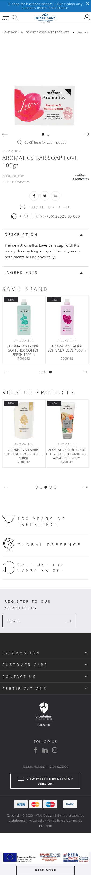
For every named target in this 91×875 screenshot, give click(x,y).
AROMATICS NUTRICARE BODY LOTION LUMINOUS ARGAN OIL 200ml (67, 454)
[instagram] (54, 750)
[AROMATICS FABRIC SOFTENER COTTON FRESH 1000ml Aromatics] (24, 317)
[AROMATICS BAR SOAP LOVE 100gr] (45, 84)
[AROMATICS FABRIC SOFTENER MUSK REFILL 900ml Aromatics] (24, 420)
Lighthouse (17, 820)
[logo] (45, 18)
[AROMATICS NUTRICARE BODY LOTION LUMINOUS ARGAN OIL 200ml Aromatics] (67, 420)
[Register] (69, 621)
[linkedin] (45, 750)
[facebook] (35, 750)
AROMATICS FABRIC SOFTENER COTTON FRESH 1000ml (23, 350)
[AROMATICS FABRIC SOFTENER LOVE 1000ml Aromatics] (67, 317)
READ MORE (45, 870)
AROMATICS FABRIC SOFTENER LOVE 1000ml (67, 348)
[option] (45, 84)
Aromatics (22, 182)
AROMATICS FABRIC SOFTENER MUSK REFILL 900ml (24, 454)
